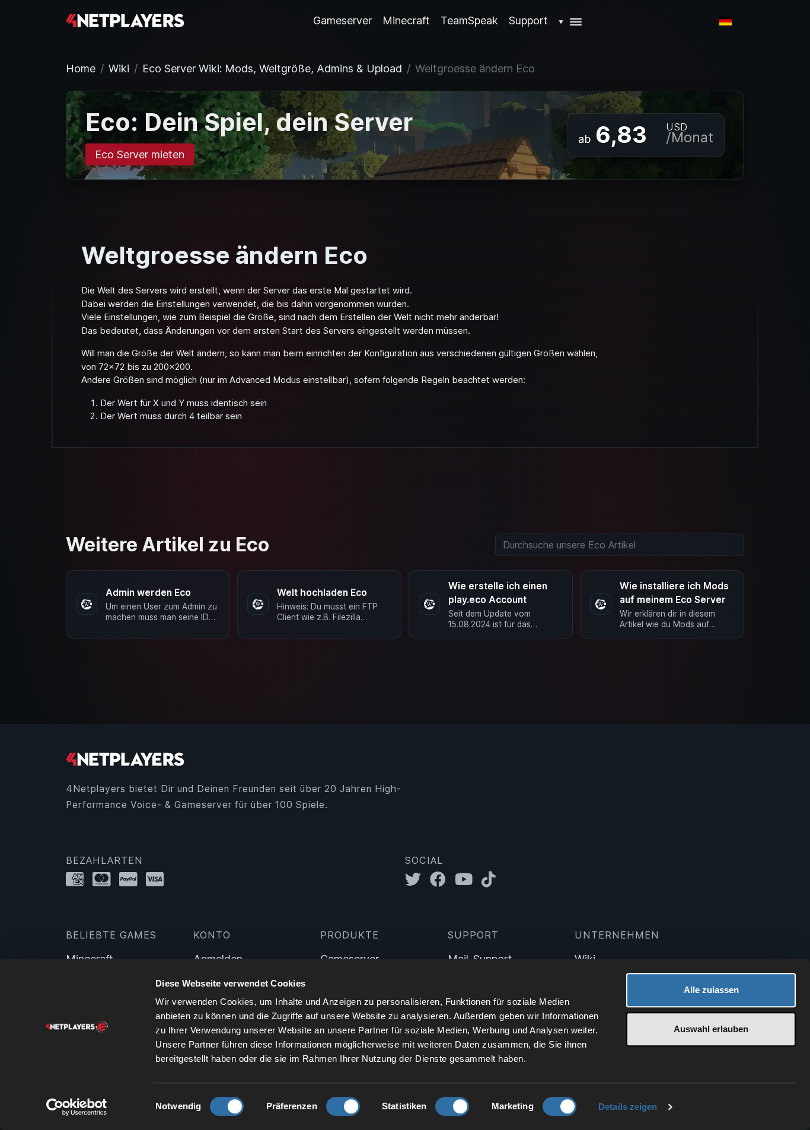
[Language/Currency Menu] (725, 20)
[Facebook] (442, 879)
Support (528, 20)
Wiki (119, 68)
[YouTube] (468, 879)
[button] (570, 20)
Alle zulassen (711, 990)
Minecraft (406, 20)
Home (80, 68)
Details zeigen (627, 1107)
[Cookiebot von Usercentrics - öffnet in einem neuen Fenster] (77, 1107)
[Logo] (125, 20)
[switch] (343, 1106)
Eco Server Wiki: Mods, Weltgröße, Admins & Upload (272, 68)
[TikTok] (491, 879)
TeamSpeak (469, 20)
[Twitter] (417, 879)
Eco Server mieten (139, 154)
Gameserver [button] (342, 20)
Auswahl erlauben (711, 1029)
